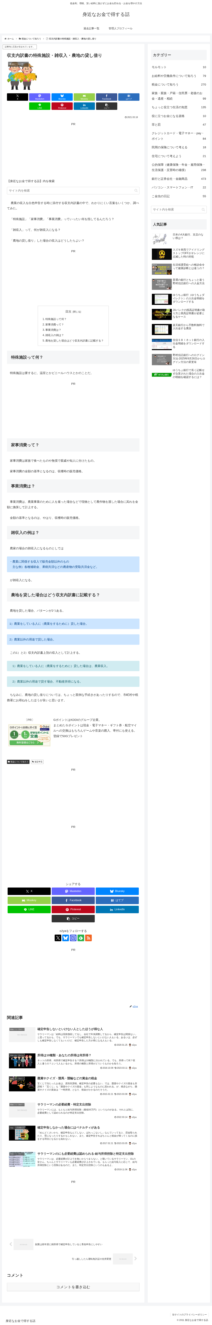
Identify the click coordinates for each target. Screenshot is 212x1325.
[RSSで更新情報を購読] (88, 938)
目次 (68, 311)
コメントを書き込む (73, 1287)
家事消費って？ (54, 324)
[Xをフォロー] (58, 938)
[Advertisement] (73, 150)
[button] (106, 106)
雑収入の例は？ (54, 335)
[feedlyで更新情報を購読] (81, 938)
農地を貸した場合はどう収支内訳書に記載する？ (74, 340)
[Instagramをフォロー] (73, 938)
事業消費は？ (53, 329)
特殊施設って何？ (56, 318)
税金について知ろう (19, 762)
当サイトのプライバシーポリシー (189, 1314)
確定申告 (39, 762)
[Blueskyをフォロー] (65, 938)
